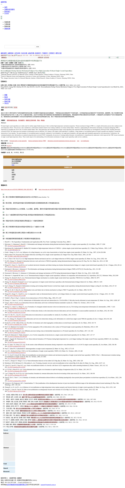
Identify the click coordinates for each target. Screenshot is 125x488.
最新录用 (4, 53)
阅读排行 (38, 53)
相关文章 (7, 101)
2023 (9, 55)
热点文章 (24, 53)
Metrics (6, 103)
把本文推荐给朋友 (17, 159)
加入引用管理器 (16, 161)
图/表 (6, 97)
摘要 (5, 95)
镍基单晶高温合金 (12, 120)
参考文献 (7, 99)
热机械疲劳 (21, 120)
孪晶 (38, 120)
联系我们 (7, 11)
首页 (5, 7)
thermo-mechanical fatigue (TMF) (37, 141)
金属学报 (4, 2)
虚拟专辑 (31, 53)
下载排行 (45, 53)
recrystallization (85, 141)
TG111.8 (9, 145)
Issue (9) (19, 55)
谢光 (13, 172)
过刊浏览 (17, 53)
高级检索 (7, 28)
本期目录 (40, 57)
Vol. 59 (13, 55)
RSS (13, 165)
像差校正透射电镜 (31, 120)
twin (78, 141)
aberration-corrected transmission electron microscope (61, 141)
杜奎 (13, 179)
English (6, 13)
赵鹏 (13, 170)
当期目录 (10, 53)
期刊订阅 (58, 53)
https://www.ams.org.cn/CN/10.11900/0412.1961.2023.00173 (17, 189)
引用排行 (52, 53)
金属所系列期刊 (9, 9)
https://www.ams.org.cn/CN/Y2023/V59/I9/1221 (51, 189)
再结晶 (43, 120)
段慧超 (14, 174)
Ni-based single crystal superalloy (18, 141)
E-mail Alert (15, 163)
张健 (13, 177)
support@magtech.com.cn (48, 484)
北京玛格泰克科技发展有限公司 (17, 484)
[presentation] (39, 406)
